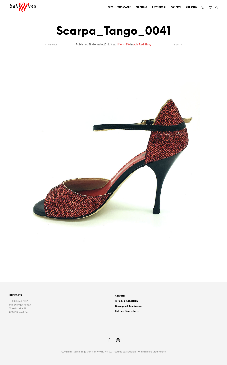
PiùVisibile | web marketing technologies (146, 351)
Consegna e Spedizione (128, 306)
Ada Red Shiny (142, 44)
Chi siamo (141, 7)
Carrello (191, 7)
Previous (52, 45)
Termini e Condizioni (127, 301)
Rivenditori (159, 7)
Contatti (176, 7)
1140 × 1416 (123, 44)
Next (176, 45)
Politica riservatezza (127, 311)
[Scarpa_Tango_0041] (113, 161)
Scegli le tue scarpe (119, 7)
